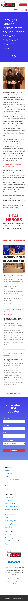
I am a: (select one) (8, 440)
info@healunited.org (9, 568)
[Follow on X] (12, 562)
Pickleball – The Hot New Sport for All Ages (13, 360)
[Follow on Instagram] (15, 562)
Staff (6, 477)
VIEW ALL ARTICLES (14, 393)
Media (7, 489)
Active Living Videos (11, 521)
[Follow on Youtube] (18, 562)
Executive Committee (12, 480)
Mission (7, 470)
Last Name (6, 425)
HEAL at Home (10, 518)
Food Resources (10, 503)
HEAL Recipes (9, 497)
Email (5, 433)
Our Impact (8, 474)
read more (7, 303)
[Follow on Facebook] (9, 562)
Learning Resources (11, 506)
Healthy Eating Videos (12, 509)
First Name (6, 418)
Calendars (8, 527)
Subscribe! (14, 450)
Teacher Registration (11, 538)
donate (23, 5)
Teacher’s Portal (10, 535)
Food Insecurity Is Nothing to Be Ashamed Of (13, 276)
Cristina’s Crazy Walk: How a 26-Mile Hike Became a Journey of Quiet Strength (13, 320)
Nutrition (8, 500)
